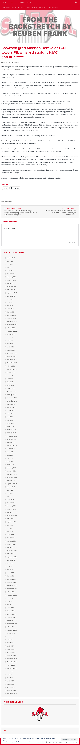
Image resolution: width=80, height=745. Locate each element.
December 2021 (12, 436)
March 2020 (11, 503)
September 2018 (12, 557)
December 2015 (12, 659)
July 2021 (10, 452)
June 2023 (10, 379)
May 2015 (10, 678)
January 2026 (11, 280)
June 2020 (10, 493)
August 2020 (11, 487)
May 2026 (10, 267)
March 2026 (11, 274)
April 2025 (10, 309)
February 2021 (11, 468)
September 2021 (12, 445)
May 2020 (10, 496)
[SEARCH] (76, 2)
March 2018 (11, 576)
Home (5, 2)
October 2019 (11, 519)
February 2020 (11, 506)
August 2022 (11, 410)
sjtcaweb (16, 62)
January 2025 (11, 318)
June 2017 (10, 601)
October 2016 (11, 627)
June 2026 (10, 264)
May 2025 (10, 306)
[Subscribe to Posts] (5, 730)
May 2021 (10, 458)
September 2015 (12, 668)
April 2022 (10, 423)
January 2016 (11, 655)
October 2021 (11, 442)
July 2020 (10, 490)
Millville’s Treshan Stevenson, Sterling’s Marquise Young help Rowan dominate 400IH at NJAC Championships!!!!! (20, 212)
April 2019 (10, 535)
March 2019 (11, 538)
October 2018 (11, 554)
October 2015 (11, 665)
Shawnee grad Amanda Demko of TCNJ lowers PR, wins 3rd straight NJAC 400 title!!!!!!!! (34, 52)
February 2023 (11, 391)
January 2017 (11, 617)
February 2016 (11, 652)
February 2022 (11, 430)
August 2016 (11, 633)
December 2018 (12, 547)
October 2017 (11, 592)
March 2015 (11, 684)
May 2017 (10, 605)
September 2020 (12, 484)
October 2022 (11, 404)
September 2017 (12, 595)
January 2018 (11, 582)
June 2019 (10, 528)
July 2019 (10, 525)
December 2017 (12, 585)
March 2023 (11, 388)
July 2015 (10, 671)
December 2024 (12, 321)
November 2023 (12, 363)
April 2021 (10, 461)
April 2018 (10, 573)
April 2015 (10, 681)
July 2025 (10, 299)
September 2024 (12, 331)
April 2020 (10, 500)
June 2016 (10, 640)
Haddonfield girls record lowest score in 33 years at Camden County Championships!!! (30, 7)
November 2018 (12, 550)
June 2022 (10, 417)
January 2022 (11, 433)
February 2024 (11, 353)
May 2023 (10, 382)
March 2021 (11, 465)
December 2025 (12, 283)
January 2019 (11, 544)
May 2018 (10, 569)
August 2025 (11, 296)
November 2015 (12, 662)
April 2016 (10, 646)
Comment (72, 243)
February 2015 (11, 687)
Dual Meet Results (25, 2)
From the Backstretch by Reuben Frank (40, 26)
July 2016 (10, 636)
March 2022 (11, 426)
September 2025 (12, 293)
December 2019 (12, 512)
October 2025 (11, 290)
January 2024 (11, 356)
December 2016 (12, 620)
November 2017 (12, 589)
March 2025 (11, 312)
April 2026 (10, 271)
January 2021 (11, 471)
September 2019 (12, 522)
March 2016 (11, 649)
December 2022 (12, 398)
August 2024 (11, 334)
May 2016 (10, 643)
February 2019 (11, 541)
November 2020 (12, 477)
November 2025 (12, 286)
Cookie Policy (41, 742)
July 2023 (10, 375)
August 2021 (11, 449)
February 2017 (11, 614)
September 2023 (12, 369)
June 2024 (10, 340)
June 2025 (10, 302)
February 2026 (11, 277)
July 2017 (10, 598)
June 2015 (10, 674)
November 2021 (12, 439)
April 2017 (10, 608)
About (13, 2)
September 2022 (12, 407)
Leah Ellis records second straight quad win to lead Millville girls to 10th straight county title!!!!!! (60, 212)
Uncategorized (7, 201)
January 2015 (11, 690)
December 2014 (12, 694)
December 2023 (12, 360)
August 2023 (11, 372)
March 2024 (11, 350)
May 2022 (10, 420)
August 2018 (11, 560)
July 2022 (10, 414)
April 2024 (10, 347)
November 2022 (12, 401)
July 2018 (10, 563)
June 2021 (10, 455)
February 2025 (11, 315)
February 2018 (11, 579)
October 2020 (11, 480)
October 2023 (11, 366)
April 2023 (10, 385)
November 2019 (12, 515)
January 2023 (11, 395)
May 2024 (10, 344)
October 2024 (11, 328)
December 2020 (12, 474)
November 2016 (12, 624)
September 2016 (12, 630)
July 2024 (10, 337)
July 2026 (10, 261)
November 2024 (12, 325)
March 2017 (11, 611)
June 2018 (10, 566)
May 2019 (10, 531)
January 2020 (11, 509)
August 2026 (11, 258)
